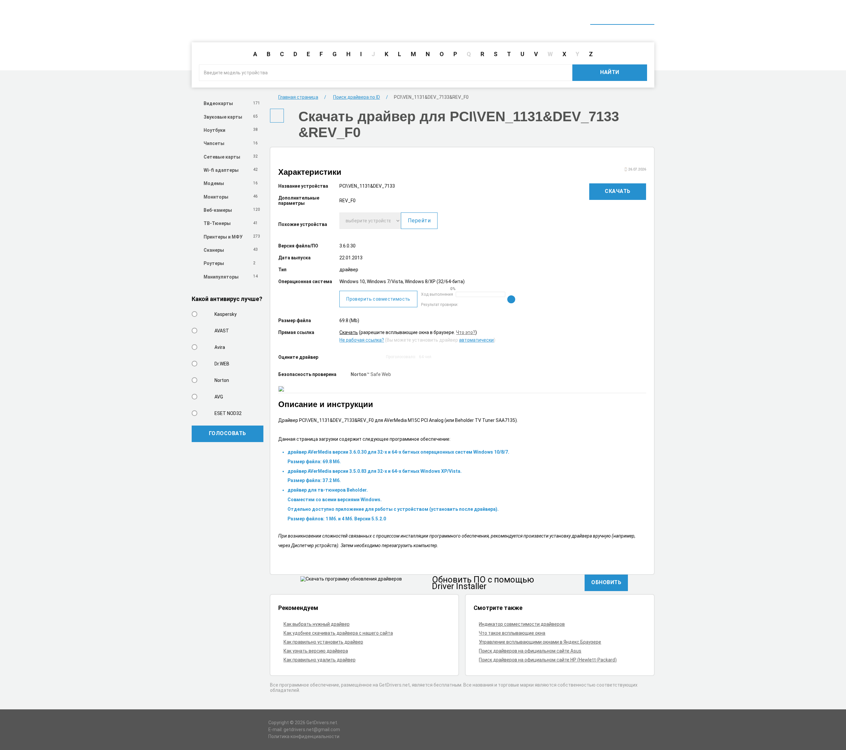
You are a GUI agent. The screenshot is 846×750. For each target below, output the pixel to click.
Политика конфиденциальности (303, 736)
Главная (533, 16)
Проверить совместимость (378, 299)
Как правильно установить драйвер (323, 642)
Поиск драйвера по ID (622, 16)
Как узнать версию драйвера (316, 651)
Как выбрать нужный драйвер (317, 624)
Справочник (569, 16)
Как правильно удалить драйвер (320, 659)
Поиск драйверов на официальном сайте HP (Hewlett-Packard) (548, 659)
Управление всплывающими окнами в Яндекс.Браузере (540, 642)
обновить (606, 582)
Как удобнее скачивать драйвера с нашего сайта (338, 633)
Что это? (465, 332)
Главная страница (298, 97)
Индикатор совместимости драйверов (522, 624)
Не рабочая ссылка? (361, 340)
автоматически (476, 340)
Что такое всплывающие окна (512, 633)
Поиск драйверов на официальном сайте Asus (530, 651)
